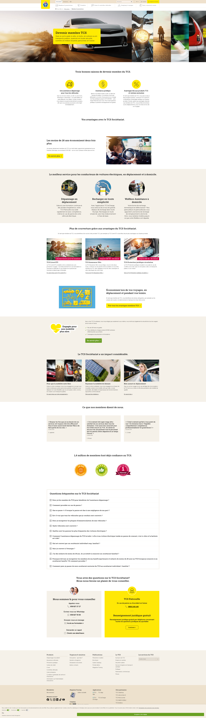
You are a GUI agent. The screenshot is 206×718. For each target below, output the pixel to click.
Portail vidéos (96, 665)
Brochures (95, 660)
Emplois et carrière (120, 660)
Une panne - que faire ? (76, 658)
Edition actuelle (82, 692)
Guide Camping (97, 662)
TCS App (100, 692)
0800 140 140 (133, 607)
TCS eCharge (102, 697)
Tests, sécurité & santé (149, 5)
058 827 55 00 (75, 615)
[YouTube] (63, 699)
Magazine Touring (97, 667)
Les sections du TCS (145, 655)
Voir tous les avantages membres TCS (123, 306)
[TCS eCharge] (95, 697)
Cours (48, 667)
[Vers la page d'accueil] (45, 4)
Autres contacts (74, 665)
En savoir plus (54, 156)
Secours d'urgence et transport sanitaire (124, 666)
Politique (117, 669)
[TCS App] (95, 692)
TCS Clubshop (120, 692)
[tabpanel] (64, 426)
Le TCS (118, 655)
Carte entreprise (51, 672)
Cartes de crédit (51, 665)
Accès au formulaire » (75, 623)
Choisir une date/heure (75, 633)
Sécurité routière (120, 662)
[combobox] (148, 659)
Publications (97, 655)
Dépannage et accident (53, 658)
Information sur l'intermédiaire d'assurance (55, 679)
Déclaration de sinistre (76, 662)
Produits (83, 5)
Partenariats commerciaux (122, 671)
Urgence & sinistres (154, 1)
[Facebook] (48, 699)
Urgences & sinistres (77, 655)
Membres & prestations (66, 5)
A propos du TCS (120, 658)
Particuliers (59, 1)
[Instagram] (54, 699)
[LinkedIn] (57, 699)
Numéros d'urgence (75, 660)
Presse (117, 674)
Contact (144, 1)
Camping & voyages (127, 5)
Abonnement (50, 692)
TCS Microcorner (120, 697)
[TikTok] (60, 699)
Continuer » (132, 627)
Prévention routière (98, 658)
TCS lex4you (119, 703)
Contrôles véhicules (52, 670)
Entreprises (65, 1)
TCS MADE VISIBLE (121, 700)
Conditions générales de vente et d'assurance (56, 675)
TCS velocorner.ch (121, 695)
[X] (51, 699)
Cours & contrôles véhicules (102, 5)
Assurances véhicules (52, 660)
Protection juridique (52, 662)
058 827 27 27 (75, 606)
